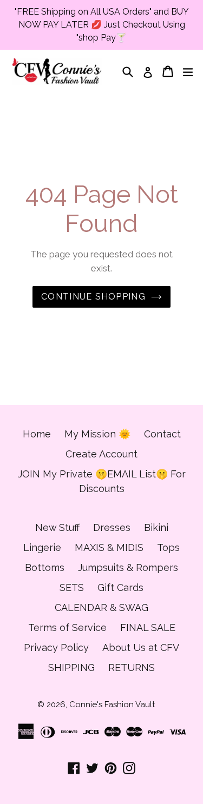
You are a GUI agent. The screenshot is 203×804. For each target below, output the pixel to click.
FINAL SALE (147, 627)
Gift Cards (120, 587)
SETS (72, 587)
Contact (162, 434)
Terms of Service (67, 627)
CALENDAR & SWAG (101, 607)
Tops (168, 547)
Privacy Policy (56, 647)
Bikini (156, 527)
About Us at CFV (140, 647)
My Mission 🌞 (97, 434)
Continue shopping (93, 296)
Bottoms (44, 567)
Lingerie (42, 547)
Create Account (101, 454)
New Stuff (57, 527)
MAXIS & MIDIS (109, 547)
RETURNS (131, 667)
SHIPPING (71, 667)
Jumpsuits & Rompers (128, 567)
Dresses (111, 527)
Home (37, 434)
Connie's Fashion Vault (112, 704)
